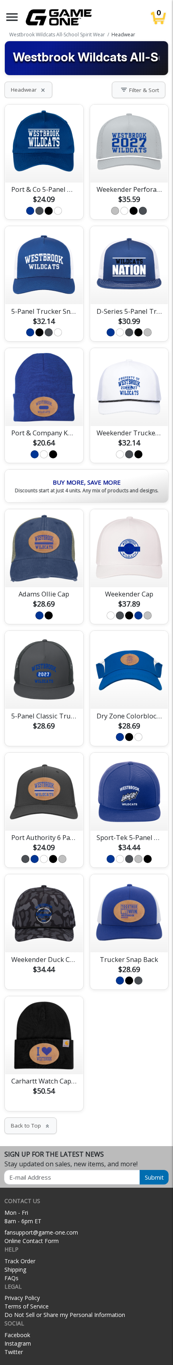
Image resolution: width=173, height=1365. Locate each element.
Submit (154, 1177)
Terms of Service (26, 1306)
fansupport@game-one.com (41, 1232)
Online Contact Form (31, 1241)
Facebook (17, 1335)
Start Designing (44, 167)
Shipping (15, 1269)
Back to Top (30, 1125)
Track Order (19, 1261)
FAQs (11, 1278)
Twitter (13, 1352)
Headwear (28, 89)
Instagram (17, 1343)
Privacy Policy (22, 1298)
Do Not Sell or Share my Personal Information (64, 1315)
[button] (12, 17)
